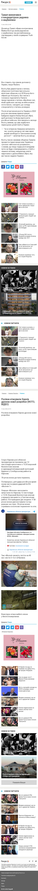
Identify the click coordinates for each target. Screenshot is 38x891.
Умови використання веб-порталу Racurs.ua (13, 873)
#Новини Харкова (7, 631)
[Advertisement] (19, 59)
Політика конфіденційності (8, 875)
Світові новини (12, 9)
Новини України (13, 393)
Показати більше (19, 782)
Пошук (3, 886)
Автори (3, 880)
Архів (2, 883)
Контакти (3, 878)
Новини (28, 2)
